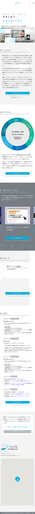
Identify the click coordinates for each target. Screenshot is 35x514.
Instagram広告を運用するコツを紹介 (19, 394)
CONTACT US (17, 431)
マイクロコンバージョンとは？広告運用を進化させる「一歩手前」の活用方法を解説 (18, 384)
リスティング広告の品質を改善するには (20, 381)
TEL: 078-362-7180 (17, 427)
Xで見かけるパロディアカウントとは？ (20, 396)
